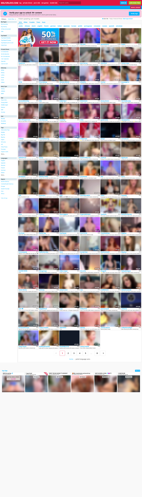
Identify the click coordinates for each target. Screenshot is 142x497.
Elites (25, 22)
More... (3, 154)
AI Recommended (6, 29)
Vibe (2, 31)
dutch (34, 26)
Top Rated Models (6, 38)
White (2, 70)
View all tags (4, 198)
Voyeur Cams (4, 151)
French (3, 168)
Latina (2, 75)
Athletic (3, 91)
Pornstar (3, 149)
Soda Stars (4, 45)
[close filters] (15, 19)
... (91, 353)
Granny (3, 112)
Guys (43, 22)
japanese (67, 26)
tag (20, 3)
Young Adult (4, 102)
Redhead (3, 123)
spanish (111, 26)
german (53, 26)
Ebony (2, 72)
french (46, 26)
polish (80, 26)
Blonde (3, 118)
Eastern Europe (5, 189)
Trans (38, 22)
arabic (21, 26)
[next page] (102, 353)
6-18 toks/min (4, 51)
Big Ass (3, 137)
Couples (32, 22)
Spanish (3, 163)
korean (73, 26)
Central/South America (7, 184)
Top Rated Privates (6, 40)
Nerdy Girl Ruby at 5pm (130, 19)
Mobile (3, 132)
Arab (2, 80)
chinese (27, 26)
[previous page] (56, 353)
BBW (2, 93)
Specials (3, 61)
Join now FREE (135, 3)
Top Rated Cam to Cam (7, 43)
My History (4, 26)
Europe (3, 186)
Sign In (123, 3)
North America (5, 181)
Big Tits (3, 135)
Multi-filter (11, 19)
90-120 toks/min (5, 56)
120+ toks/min (5, 59)
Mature (3, 107)
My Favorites (4, 24)
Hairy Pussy (4, 147)
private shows (27, 3)
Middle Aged (4, 105)
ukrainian (119, 26)
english (39, 26)
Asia (2, 191)
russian (104, 26)
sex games (44, 3)
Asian (2, 77)
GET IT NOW (48, 42)
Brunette (3, 121)
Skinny (3, 89)
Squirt (2, 139)
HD (2, 144)
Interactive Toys (5, 130)
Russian (3, 165)
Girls (20, 22)
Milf (2, 110)
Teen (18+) (4, 100)
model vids (53, 3)
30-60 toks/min (5, 54)
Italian (2, 172)
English (3, 160)
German (3, 170)
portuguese (88, 26)
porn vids (37, 3)
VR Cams (3, 142)
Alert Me (105, 18)
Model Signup (135, 7)
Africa (2, 193)
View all (138, 370)
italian (60, 26)
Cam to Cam (4, 64)
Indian (2, 82)
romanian (97, 26)
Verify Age (134, 13)
